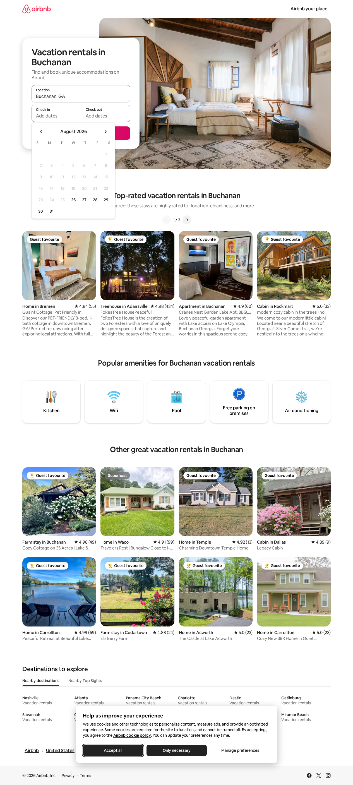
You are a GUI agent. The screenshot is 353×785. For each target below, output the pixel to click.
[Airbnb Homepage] (36, 9)
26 (73, 199)
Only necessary (177, 750)
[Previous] (166, 219)
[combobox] (81, 96)
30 (40, 211)
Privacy (68, 775)
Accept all (113, 750)
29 (106, 199)
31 (52, 211)
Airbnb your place (308, 9)
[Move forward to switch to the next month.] (105, 131)
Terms (85, 775)
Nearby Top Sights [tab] (85, 680)
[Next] (186, 219)
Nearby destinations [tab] (40, 680)
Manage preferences (240, 750)
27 (84, 199)
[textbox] (56, 115)
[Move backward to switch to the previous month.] (41, 131)
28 (95, 199)
